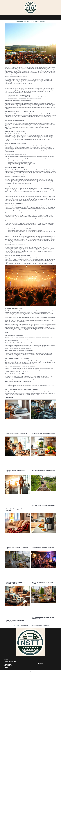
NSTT (6, 660)
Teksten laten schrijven (10, 661)
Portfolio (40, 663)
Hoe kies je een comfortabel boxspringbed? (16, 433)
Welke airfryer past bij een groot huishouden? (43, 547)
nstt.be (30, 671)
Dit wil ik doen (15, 625)
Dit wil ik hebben (8, 665)
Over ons (6, 663)
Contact (6, 667)
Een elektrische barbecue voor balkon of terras (43, 433)
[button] (30, 16)
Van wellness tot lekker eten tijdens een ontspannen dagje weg (15, 583)
